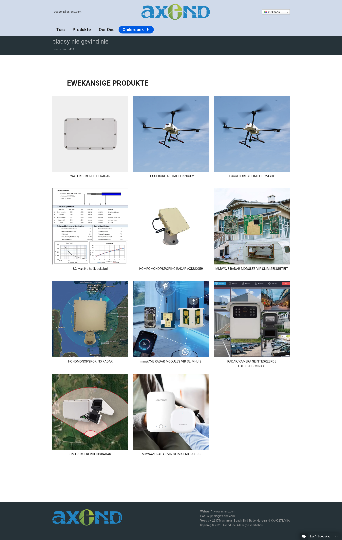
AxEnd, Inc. (229, 525)
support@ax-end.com (68, 11)
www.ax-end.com (225, 511)
